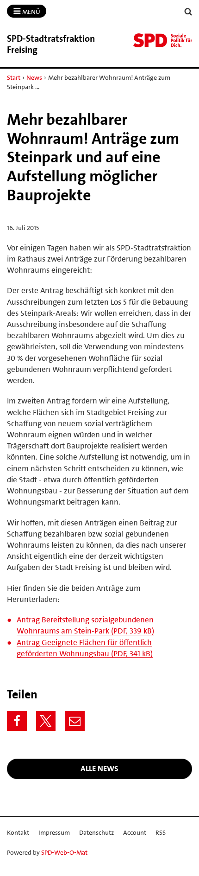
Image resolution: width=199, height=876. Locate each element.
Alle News (99, 768)
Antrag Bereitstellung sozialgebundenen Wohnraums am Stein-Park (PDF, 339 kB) (85, 625)
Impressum (54, 832)
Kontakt (18, 832)
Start (13, 77)
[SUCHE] (188, 12)
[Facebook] (17, 721)
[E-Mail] (75, 721)
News (34, 77)
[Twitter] (46, 721)
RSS (160, 832)
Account (134, 832)
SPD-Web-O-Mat (64, 852)
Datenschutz (96, 832)
